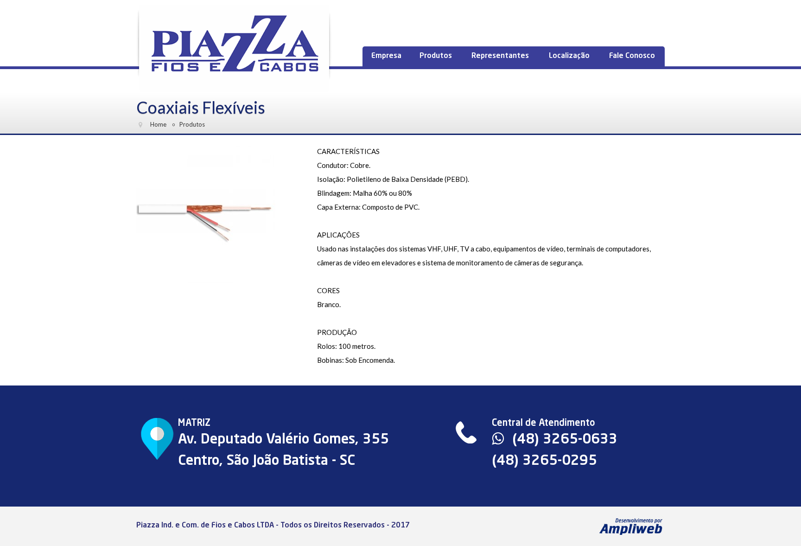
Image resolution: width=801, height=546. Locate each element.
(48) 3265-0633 (563, 440)
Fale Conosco (632, 56)
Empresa (386, 56)
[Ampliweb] (631, 525)
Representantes (500, 56)
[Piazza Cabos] (234, 48)
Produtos (436, 56)
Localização (569, 56)
